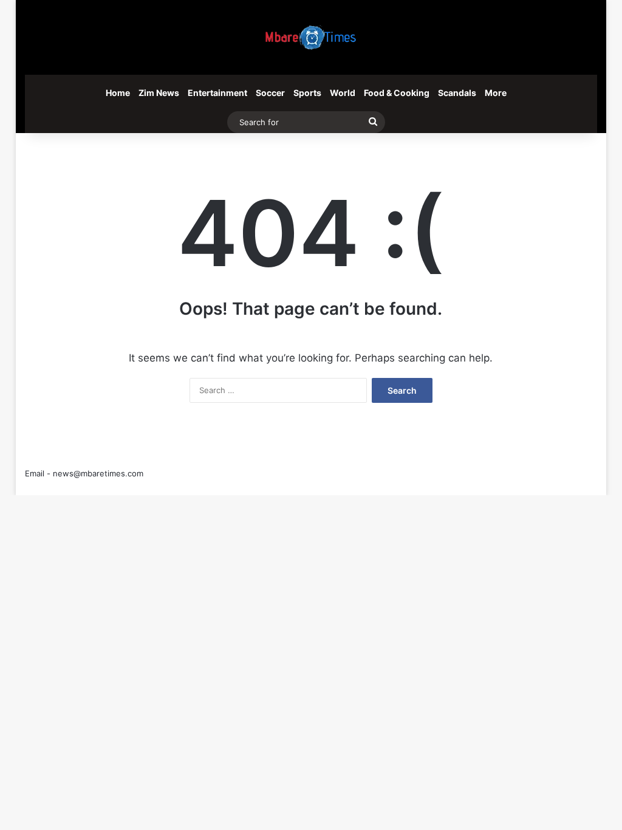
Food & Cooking (396, 92)
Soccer (270, 92)
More (496, 92)
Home (118, 92)
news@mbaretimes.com (98, 473)
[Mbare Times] (311, 37)
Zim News (158, 92)
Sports (307, 92)
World (342, 92)
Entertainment (217, 92)
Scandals (457, 92)
